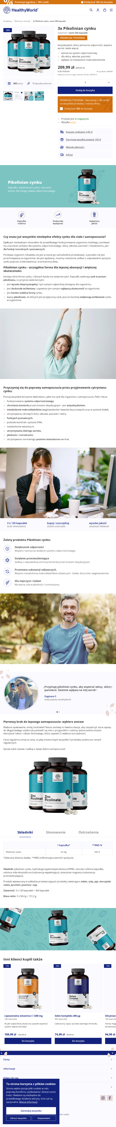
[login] (98, 10)
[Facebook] (110, 1098)
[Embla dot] (57, 712)
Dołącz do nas (10, 1077)
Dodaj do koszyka (85, 90)
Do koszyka (28, 1040)
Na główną (7, 21)
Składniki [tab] (25, 832)
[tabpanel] (58, 867)
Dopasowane (44, 1118)
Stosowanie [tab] (55, 832)
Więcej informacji (28, 1102)
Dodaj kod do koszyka (98, 2)
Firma (6, 1059)
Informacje (9, 1068)
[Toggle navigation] (111, 10)
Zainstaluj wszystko (31, 1110)
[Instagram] (103, 1098)
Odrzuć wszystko (18, 1118)
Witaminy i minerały (22, 21)
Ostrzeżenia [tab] (89, 832)
